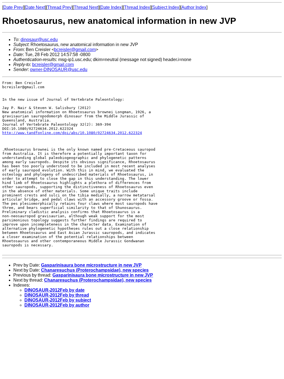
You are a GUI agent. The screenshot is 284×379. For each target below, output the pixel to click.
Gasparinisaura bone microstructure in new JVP (91, 265)
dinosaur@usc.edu (39, 39)
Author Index (193, 7)
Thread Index (137, 7)
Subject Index (165, 7)
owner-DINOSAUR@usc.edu (58, 69)
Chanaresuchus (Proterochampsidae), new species (95, 270)
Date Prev (13, 7)
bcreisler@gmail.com (75, 49)
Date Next (35, 7)
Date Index (111, 7)
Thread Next (86, 7)
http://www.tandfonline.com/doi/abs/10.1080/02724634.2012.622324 (72, 133)
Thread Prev (59, 7)
